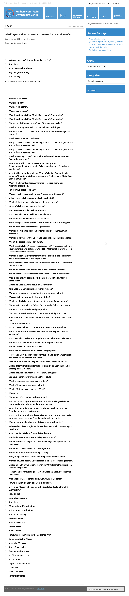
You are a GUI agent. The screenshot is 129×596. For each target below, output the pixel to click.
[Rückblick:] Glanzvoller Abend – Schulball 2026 (105, 44)
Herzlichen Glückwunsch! (98, 47)
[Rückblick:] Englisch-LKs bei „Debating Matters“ (106, 42)
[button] (44, 60)
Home (77, 26)
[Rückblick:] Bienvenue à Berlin (100, 50)
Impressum (40, 589)
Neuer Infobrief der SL (97, 39)
